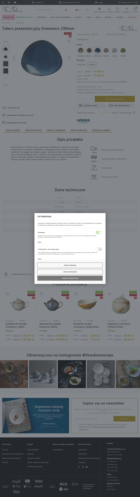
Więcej (39, 242)
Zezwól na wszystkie (70, 278)
